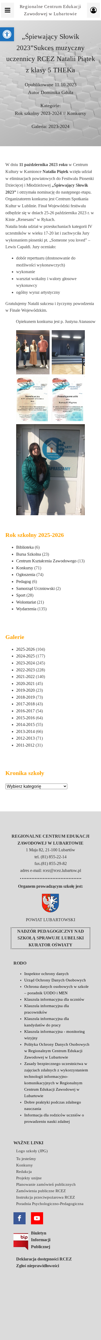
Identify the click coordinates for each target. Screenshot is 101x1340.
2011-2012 (25, 745)
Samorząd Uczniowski (35, 588)
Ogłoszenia (25, 574)
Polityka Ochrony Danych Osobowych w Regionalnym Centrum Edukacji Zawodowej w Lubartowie (56, 1050)
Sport (20, 595)
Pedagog (23, 581)
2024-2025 (25, 656)
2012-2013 (25, 738)
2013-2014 (25, 731)
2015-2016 (25, 718)
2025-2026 (25, 649)
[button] (7, 34)
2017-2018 (25, 704)
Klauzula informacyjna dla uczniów (54, 999)
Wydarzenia (26, 609)
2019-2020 (25, 690)
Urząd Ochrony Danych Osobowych (55, 980)
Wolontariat (26, 602)
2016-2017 (25, 711)
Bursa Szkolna (28, 554)
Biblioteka (25, 547)
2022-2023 (25, 670)
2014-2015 (25, 724)
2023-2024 (58, 126)
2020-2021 (25, 683)
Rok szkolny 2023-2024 (38, 113)
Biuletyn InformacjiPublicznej (40, 1240)
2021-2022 (25, 676)
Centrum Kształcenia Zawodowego (46, 561)
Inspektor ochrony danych (46, 974)
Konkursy (76, 113)
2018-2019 (25, 697)
